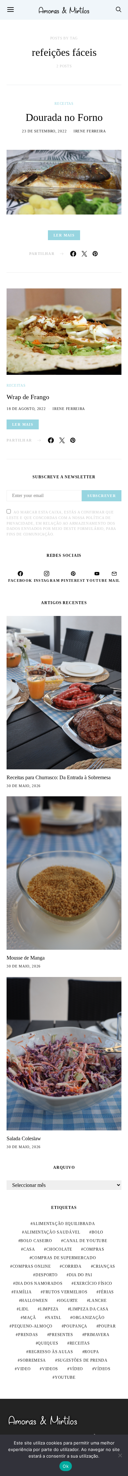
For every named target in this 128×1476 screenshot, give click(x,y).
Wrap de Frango (28, 396)
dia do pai (80, 1275)
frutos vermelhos (65, 1292)
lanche (97, 1300)
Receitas (64, 103)
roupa (91, 1352)
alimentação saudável (52, 1232)
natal (54, 1317)
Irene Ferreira (90, 131)
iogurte (68, 1300)
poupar (107, 1326)
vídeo (76, 1369)
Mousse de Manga (26, 958)
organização (89, 1317)
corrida (72, 1266)
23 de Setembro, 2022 (44, 131)
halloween (34, 1300)
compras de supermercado (64, 1258)
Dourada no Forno (64, 117)
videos (50, 1369)
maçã (29, 1317)
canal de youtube (85, 1240)
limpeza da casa (89, 1309)
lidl (24, 1309)
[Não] (120, 1455)
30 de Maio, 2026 (24, 786)
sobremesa (33, 1360)
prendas (28, 1334)
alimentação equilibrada (63, 1223)
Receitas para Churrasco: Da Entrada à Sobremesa (59, 777)
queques (48, 1343)
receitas (80, 1343)
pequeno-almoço (32, 1326)
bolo (97, 1232)
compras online (31, 1266)
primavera (96, 1334)
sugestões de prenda (82, 1360)
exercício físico (93, 1283)
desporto (46, 1275)
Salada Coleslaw (24, 1138)
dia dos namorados (39, 1283)
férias (106, 1292)
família (23, 1292)
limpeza (49, 1309)
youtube (65, 1377)
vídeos (102, 1369)
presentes (61, 1334)
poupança (75, 1326)
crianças (104, 1266)
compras (93, 1249)
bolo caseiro (36, 1240)
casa (29, 1249)
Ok (66, 1466)
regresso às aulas (51, 1352)
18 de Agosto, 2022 (26, 409)
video (24, 1369)
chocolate (59, 1249)
